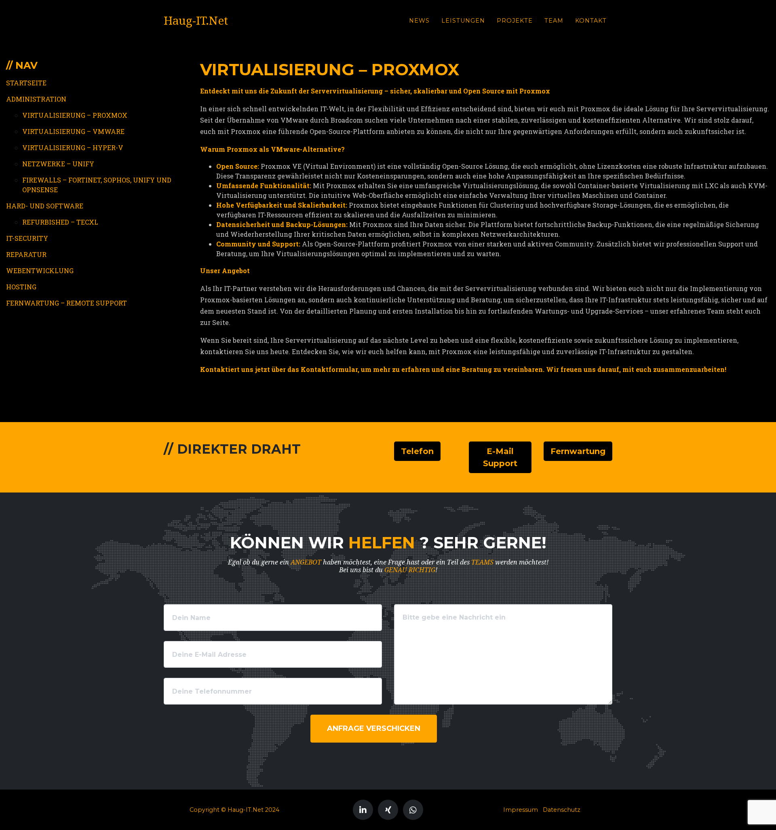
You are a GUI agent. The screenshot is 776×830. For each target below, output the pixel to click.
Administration (36, 99)
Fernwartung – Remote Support (66, 303)
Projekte (515, 20)
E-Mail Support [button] (500, 457)
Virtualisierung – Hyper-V (72, 147)
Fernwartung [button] (577, 451)
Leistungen (463, 20)
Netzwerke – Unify (58, 163)
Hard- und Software (44, 206)
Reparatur (26, 254)
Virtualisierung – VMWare (73, 131)
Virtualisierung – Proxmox (74, 115)
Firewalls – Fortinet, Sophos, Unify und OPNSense (96, 185)
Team (553, 20)
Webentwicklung (40, 270)
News (419, 20)
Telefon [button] (417, 451)
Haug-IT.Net (196, 21)
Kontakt (591, 20)
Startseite (26, 83)
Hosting (21, 286)
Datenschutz (561, 809)
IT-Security (27, 238)
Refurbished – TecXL (60, 222)
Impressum (520, 809)
